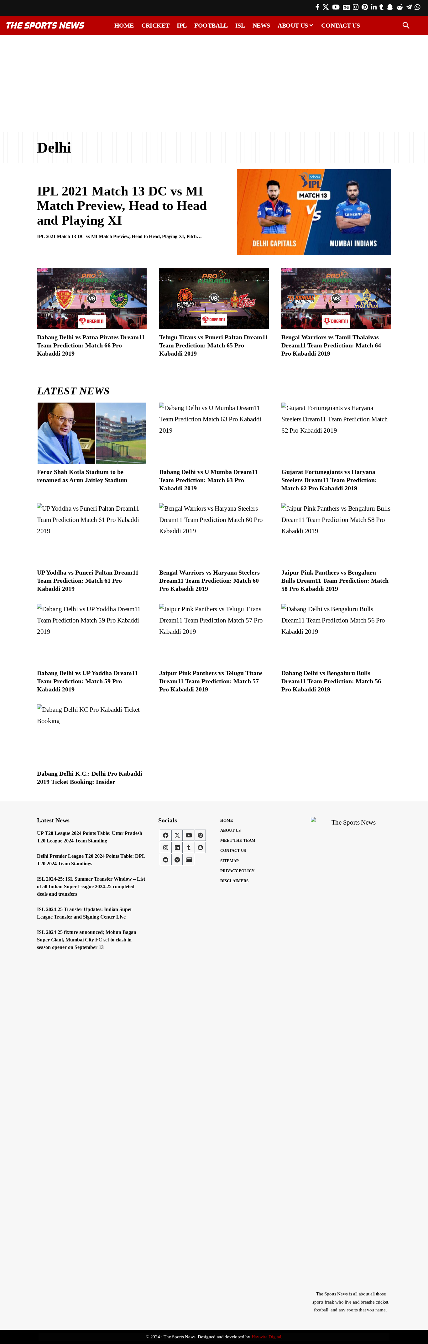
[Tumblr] (381, 7)
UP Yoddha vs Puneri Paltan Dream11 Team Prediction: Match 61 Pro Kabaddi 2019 (87, 580)
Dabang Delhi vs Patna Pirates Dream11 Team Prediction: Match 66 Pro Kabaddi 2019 (91, 345)
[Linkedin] (177, 847)
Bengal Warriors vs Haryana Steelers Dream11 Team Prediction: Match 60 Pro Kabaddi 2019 (209, 580)
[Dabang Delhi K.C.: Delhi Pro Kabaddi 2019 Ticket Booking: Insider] (92, 735)
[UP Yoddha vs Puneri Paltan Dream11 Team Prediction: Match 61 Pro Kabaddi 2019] (92, 534)
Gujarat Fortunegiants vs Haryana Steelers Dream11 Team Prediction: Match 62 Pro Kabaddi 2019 (329, 480)
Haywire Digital (266, 1336)
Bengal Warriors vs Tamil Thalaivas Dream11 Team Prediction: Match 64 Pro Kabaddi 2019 (331, 345)
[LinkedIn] (373, 7)
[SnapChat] (390, 7)
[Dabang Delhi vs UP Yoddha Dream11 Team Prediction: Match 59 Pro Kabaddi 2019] (92, 634)
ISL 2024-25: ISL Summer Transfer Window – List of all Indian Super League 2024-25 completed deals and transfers (91, 886)
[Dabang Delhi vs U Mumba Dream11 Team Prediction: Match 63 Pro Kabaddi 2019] (214, 433)
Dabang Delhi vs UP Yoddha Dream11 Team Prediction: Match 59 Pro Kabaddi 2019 (87, 681)
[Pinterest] (364, 7)
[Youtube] (188, 835)
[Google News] (346, 7)
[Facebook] (317, 7)
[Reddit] (400, 7)
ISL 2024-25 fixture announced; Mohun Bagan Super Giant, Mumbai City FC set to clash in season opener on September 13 (86, 940)
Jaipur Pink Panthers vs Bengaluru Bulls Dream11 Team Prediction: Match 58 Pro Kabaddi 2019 (335, 580)
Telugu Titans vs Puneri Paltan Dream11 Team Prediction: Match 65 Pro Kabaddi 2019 (213, 345)
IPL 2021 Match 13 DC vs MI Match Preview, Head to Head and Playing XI (122, 205)
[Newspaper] (188, 859)
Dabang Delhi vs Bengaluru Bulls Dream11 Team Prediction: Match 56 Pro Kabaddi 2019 (331, 681)
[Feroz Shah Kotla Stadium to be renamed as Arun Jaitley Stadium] (92, 433)
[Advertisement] (214, 84)
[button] (406, 25)
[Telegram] (409, 7)
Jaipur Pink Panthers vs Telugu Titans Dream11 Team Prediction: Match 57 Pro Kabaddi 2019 (211, 681)
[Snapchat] (200, 847)
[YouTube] (336, 7)
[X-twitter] (177, 835)
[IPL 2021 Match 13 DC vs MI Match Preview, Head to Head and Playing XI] (314, 212)
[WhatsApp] (417, 7)
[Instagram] (355, 7)
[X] (326, 7)
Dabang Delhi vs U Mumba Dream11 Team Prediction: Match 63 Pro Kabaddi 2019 (208, 480)
